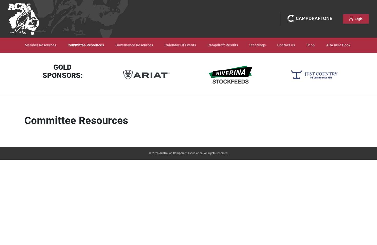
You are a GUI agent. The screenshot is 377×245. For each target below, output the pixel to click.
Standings (257, 45)
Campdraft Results (222, 45)
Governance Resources (134, 45)
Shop (310, 45)
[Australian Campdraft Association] (23, 19)
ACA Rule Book (338, 45)
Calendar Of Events (180, 45)
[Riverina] (230, 74)
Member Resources (40, 45)
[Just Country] (314, 74)
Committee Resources (86, 45)
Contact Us (286, 45)
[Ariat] (146, 74)
